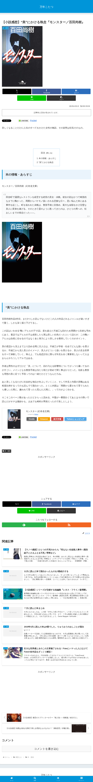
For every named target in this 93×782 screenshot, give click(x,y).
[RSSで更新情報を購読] (69, 524)
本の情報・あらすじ (47, 158)
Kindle (32, 419)
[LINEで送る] (23, 120)
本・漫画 (7, 451)
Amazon (44, 419)
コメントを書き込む (46, 748)
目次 (43, 153)
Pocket (33, 120)
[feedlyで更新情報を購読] (24, 524)
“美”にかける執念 (46, 162)
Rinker (36, 414)
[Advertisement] (46, 139)
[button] (61, 98)
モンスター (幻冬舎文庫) (38, 411)
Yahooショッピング (75, 419)
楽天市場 (57, 419)
